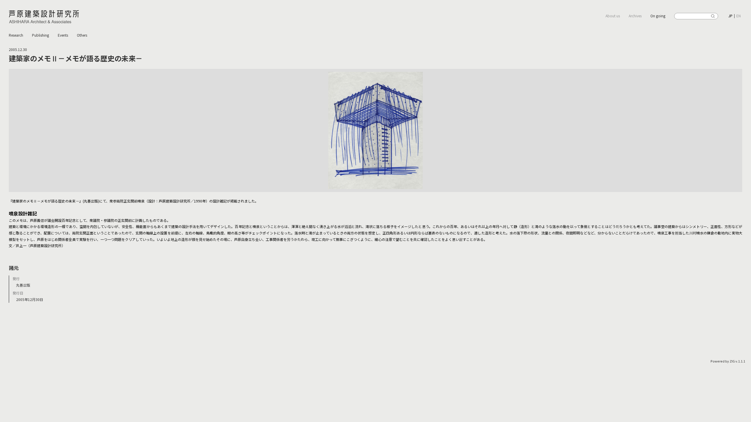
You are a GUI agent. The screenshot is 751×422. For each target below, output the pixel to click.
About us (612, 15)
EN (738, 15)
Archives (635, 15)
